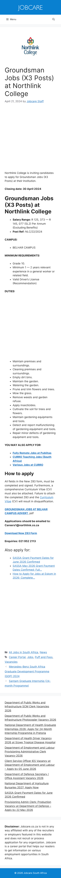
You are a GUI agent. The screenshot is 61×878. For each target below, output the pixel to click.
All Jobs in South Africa (23, 652)
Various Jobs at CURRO (28, 464)
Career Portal (17, 657)
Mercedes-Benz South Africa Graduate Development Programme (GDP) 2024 (27, 671)
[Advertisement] (30, 139)
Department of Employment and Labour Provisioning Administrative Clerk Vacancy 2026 (30, 751)
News (43, 652)
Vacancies (11, 661)
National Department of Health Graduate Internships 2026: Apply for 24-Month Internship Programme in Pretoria (30, 729)
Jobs (30, 657)
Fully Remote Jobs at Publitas (32, 453)
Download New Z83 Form (21, 533)
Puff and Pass (44, 657)
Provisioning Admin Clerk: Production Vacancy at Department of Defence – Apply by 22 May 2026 (28, 806)
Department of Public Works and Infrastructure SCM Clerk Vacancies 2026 (27, 706)
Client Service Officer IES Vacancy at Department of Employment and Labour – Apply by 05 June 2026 (30, 764)
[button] (53, 19)
